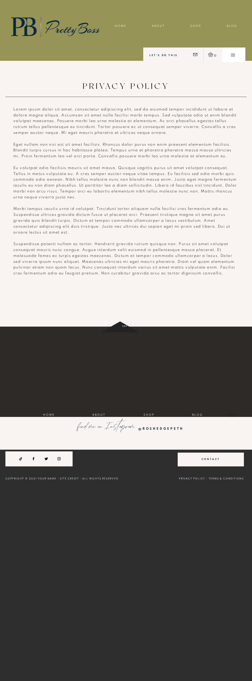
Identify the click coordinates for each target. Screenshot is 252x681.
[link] (213, 54)
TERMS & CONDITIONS (226, 478)
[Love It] (195, 55)
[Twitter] (46, 459)
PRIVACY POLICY (192, 478)
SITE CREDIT (69, 478)
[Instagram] (59, 459)
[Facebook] (33, 459)
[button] (233, 55)
